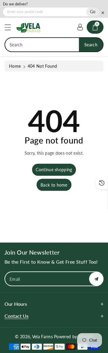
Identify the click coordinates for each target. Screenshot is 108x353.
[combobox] (54, 44)
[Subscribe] (96, 279)
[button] (10, 27)
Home (15, 66)
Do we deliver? (15, 4)
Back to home (54, 184)
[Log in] (80, 27)
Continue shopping (54, 169)
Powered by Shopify (73, 336)
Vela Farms (43, 336)
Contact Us (16, 316)
